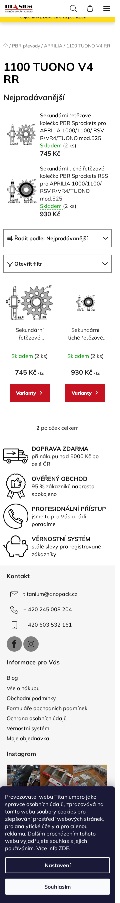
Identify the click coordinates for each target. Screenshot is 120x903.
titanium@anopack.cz (50, 594)
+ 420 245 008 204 (47, 609)
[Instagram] (31, 644)
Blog (12, 677)
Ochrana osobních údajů (37, 718)
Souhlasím (57, 886)
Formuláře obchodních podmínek (47, 708)
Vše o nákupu (23, 688)
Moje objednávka (28, 738)
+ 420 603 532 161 (47, 624)
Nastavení (58, 865)
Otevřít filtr (28, 263)
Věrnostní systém (28, 728)
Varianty (26, 393)
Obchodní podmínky (31, 698)
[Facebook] (14, 644)
